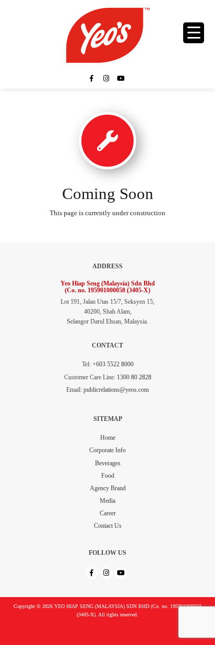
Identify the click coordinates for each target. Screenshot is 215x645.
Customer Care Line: (89, 377)
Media (107, 500)
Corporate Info (107, 450)
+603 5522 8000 (113, 364)
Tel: (86, 364)
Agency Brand (108, 488)
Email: (74, 389)
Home (107, 437)
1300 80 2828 (134, 377)
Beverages (108, 463)
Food (107, 475)
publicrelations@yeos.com (116, 389)
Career (108, 513)
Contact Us (108, 525)
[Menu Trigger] (193, 32)
